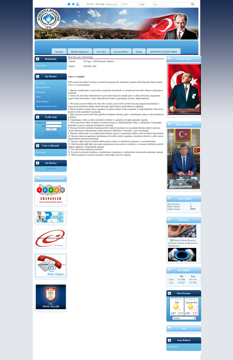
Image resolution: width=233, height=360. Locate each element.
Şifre (43, 126)
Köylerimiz (40, 92)
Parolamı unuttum (51, 133)
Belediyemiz (41, 152)
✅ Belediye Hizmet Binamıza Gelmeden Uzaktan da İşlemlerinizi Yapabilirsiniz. (183, 242)
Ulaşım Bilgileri (42, 101)
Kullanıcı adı (40, 123)
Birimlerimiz (41, 65)
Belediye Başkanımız (80, 52)
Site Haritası (51, 168)
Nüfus (38, 97)
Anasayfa (59, 52)
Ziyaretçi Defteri (121, 52)
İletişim (139, 52)
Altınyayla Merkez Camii (46, 106)
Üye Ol (90, 4)
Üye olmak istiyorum (51, 135)
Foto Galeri (101, 52)
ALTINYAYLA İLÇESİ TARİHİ (163, 52)
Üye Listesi (40, 83)
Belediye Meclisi (43, 87)
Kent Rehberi (173, 347)
